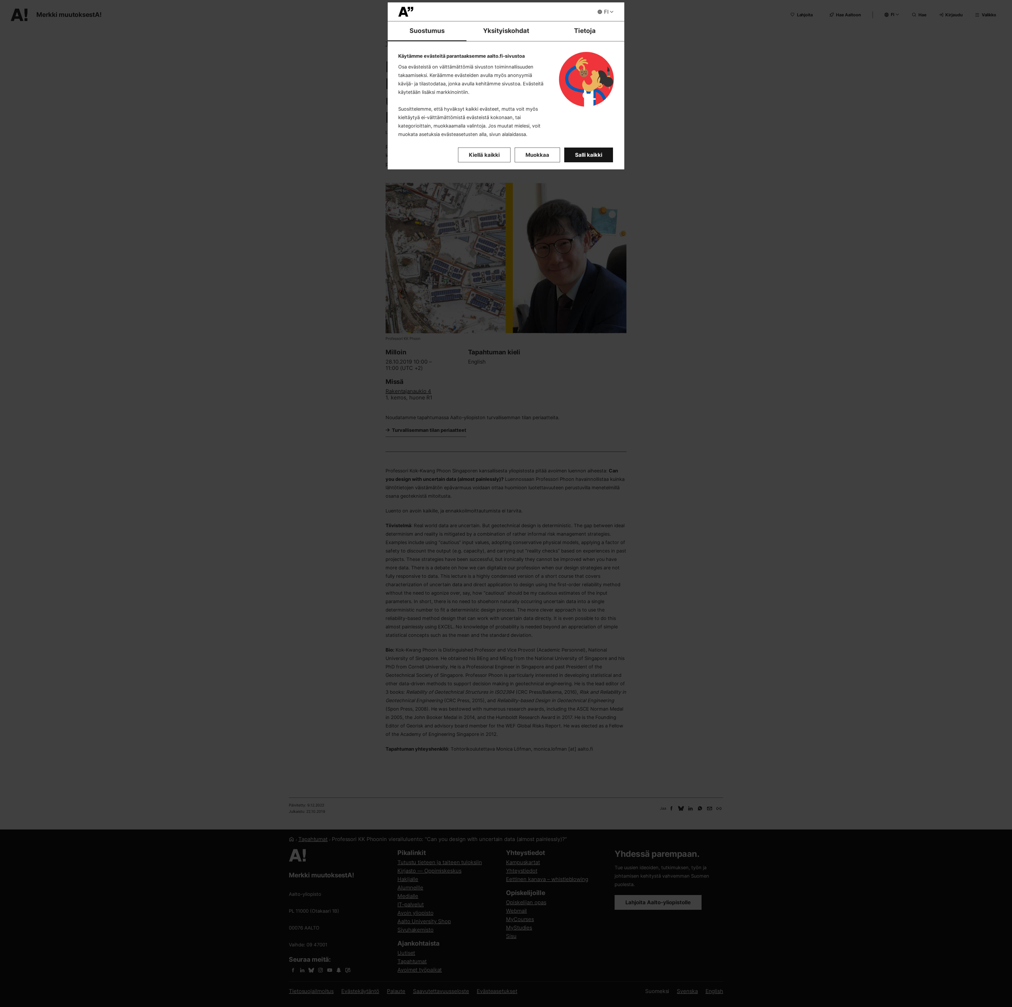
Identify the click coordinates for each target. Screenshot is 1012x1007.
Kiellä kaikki (484, 155)
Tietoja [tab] (585, 31)
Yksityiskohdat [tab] (506, 31)
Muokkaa (537, 155)
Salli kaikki (588, 155)
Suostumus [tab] (427, 31)
